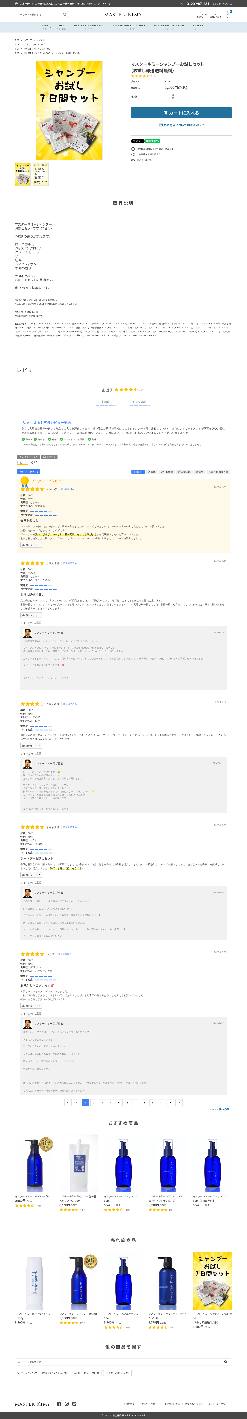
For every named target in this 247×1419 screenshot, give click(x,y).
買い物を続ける (141, 159)
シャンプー (41, 40)
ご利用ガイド (130, 1403)
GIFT (61, 27)
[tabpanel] (69, 110)
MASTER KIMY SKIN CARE (169, 27)
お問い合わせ (148, 1403)
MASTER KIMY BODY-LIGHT (129, 27)
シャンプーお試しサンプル (67, 53)
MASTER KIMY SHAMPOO (89, 27)
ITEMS (44, 27)
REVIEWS (198, 27)
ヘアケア (28, 40)
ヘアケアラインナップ (34, 44)
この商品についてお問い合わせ (181, 125)
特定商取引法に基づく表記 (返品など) (152, 148)
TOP (17, 40)
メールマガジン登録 (170, 1403)
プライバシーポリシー (218, 1403)
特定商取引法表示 (194, 1403)
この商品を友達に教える (146, 154)
